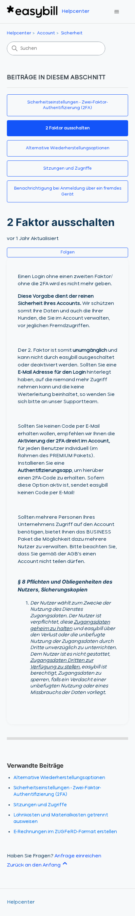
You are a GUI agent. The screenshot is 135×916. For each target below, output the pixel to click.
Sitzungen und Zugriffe (67, 168)
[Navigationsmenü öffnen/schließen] (116, 12)
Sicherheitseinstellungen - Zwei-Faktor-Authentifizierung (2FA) (67, 105)
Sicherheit (72, 33)
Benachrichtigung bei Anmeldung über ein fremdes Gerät (67, 191)
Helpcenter (19, 33)
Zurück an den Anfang (34, 865)
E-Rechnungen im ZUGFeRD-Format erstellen (65, 832)
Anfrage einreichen (77, 856)
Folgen (68, 252)
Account (46, 33)
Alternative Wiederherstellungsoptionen (67, 148)
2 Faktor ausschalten (68, 128)
